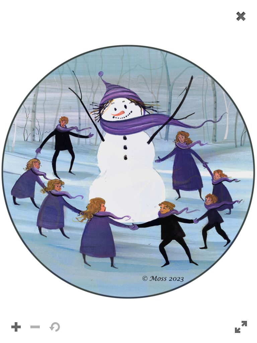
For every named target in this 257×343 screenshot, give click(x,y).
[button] (128, 171)
